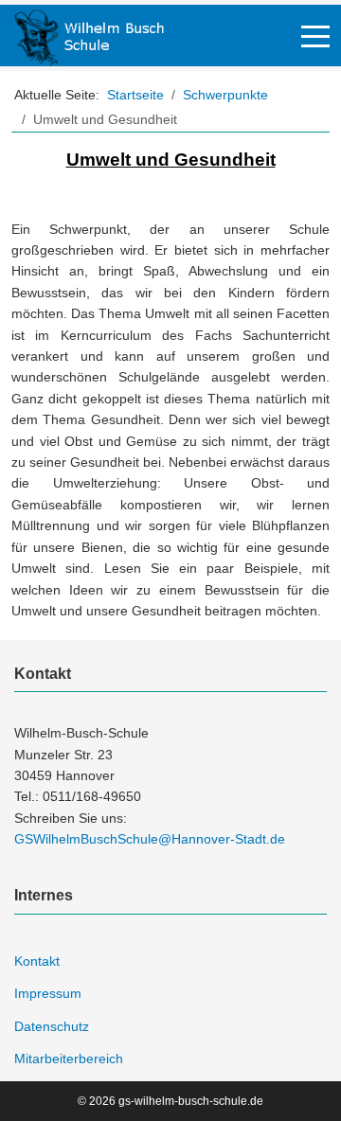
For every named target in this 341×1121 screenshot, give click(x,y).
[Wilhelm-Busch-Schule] (89, 35)
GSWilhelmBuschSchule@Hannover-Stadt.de (149, 838)
